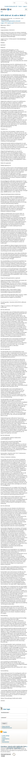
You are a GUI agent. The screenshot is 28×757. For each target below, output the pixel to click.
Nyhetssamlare (5, 741)
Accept (3, 756)
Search (20, 6)
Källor (3, 740)
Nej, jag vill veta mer (6, 754)
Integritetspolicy (5, 738)
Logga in (25, 6)
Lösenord (3, 717)
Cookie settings (5, 735)
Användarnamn (5, 712)
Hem (2, 11)
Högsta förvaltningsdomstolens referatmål (10, 21)
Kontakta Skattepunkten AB (11, 6)
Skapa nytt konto (6, 726)
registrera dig (10, 22)
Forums (4, 737)
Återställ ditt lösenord (7, 727)
